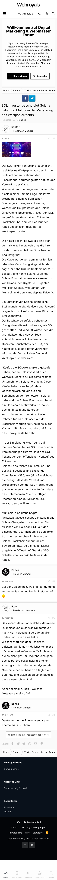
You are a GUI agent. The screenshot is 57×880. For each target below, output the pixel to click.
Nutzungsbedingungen (33, 827)
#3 (53, 617)
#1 (54, 138)
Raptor (7, 119)
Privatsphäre (15, 832)
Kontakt (15, 827)
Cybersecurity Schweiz (16, 788)
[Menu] (4, 13)
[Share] (49, 138)
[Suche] (53, 13)
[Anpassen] (39, 13)
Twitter (7, 811)
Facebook (9, 807)
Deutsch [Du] (34, 822)
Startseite (38, 832)
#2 (53, 581)
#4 (53, 715)
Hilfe (27, 832)
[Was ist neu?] (46, 13)
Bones (15, 570)
